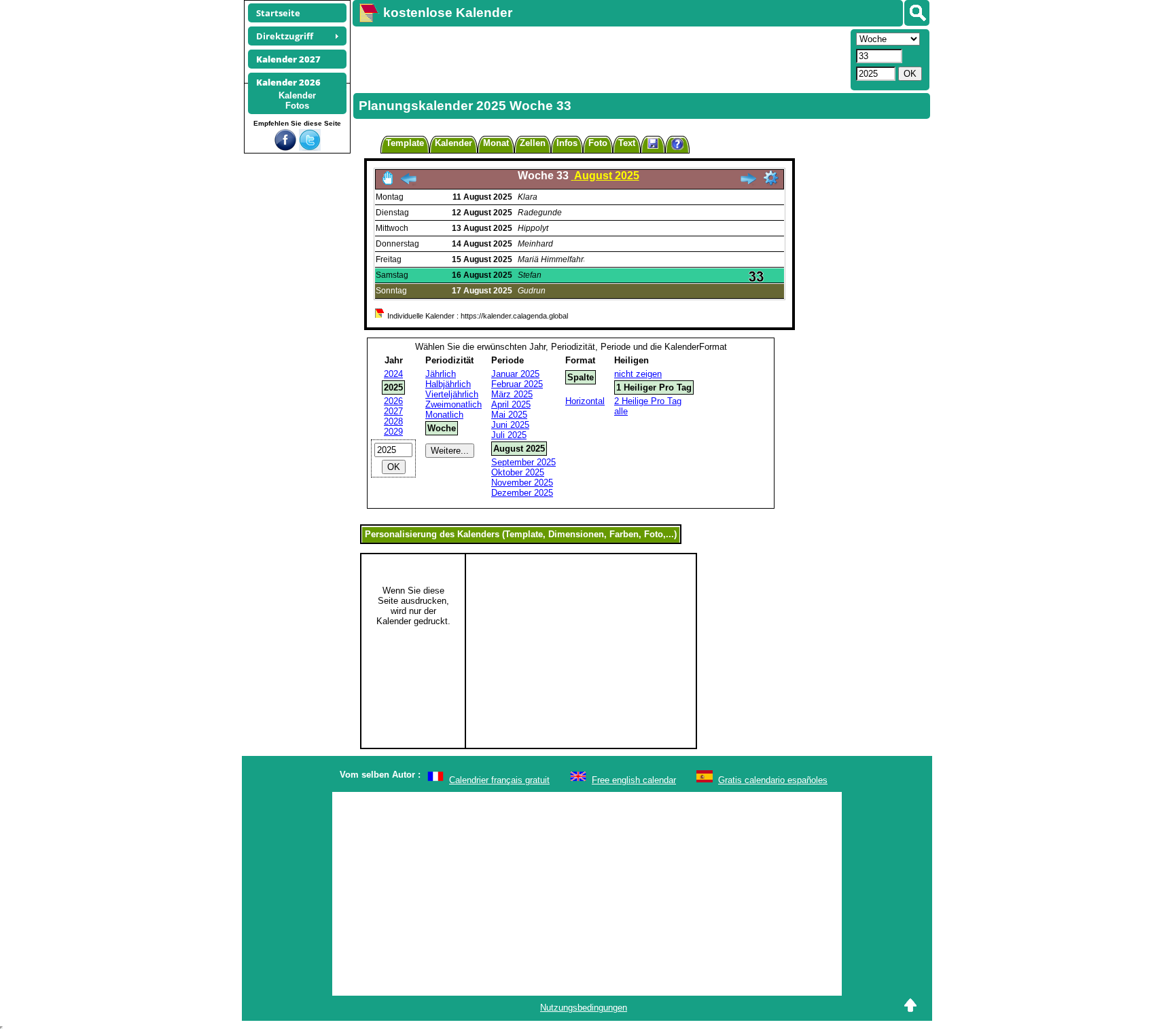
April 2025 (511, 404)
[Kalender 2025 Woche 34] (748, 182)
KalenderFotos (297, 100)
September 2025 (523, 462)
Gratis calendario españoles (773, 780)
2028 (393, 421)
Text (626, 143)
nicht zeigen (638, 374)
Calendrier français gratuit (499, 780)
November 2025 (522, 482)
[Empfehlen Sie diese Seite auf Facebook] (285, 148)
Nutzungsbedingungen (583, 1007)
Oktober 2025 (517, 472)
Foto (597, 143)
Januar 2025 (515, 374)
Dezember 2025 (522, 493)
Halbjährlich (448, 384)
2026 (393, 401)
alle (621, 411)
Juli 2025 (509, 435)
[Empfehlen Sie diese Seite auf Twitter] (310, 148)
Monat (496, 143)
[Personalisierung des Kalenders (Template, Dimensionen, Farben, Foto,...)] (771, 178)
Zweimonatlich (453, 404)
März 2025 (512, 394)
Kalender (453, 143)
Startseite (278, 13)
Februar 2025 (517, 384)
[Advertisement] (600, 58)
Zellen (533, 143)
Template (405, 143)
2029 (393, 432)
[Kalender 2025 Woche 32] (408, 182)
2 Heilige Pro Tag (647, 401)
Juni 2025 (510, 425)
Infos (566, 143)
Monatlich (444, 415)
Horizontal (585, 401)
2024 (393, 374)
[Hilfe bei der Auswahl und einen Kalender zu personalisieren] (677, 145)
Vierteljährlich (451, 394)
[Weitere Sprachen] (916, 13)
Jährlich (440, 374)
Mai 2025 (509, 415)
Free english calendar (634, 780)
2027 (393, 411)
